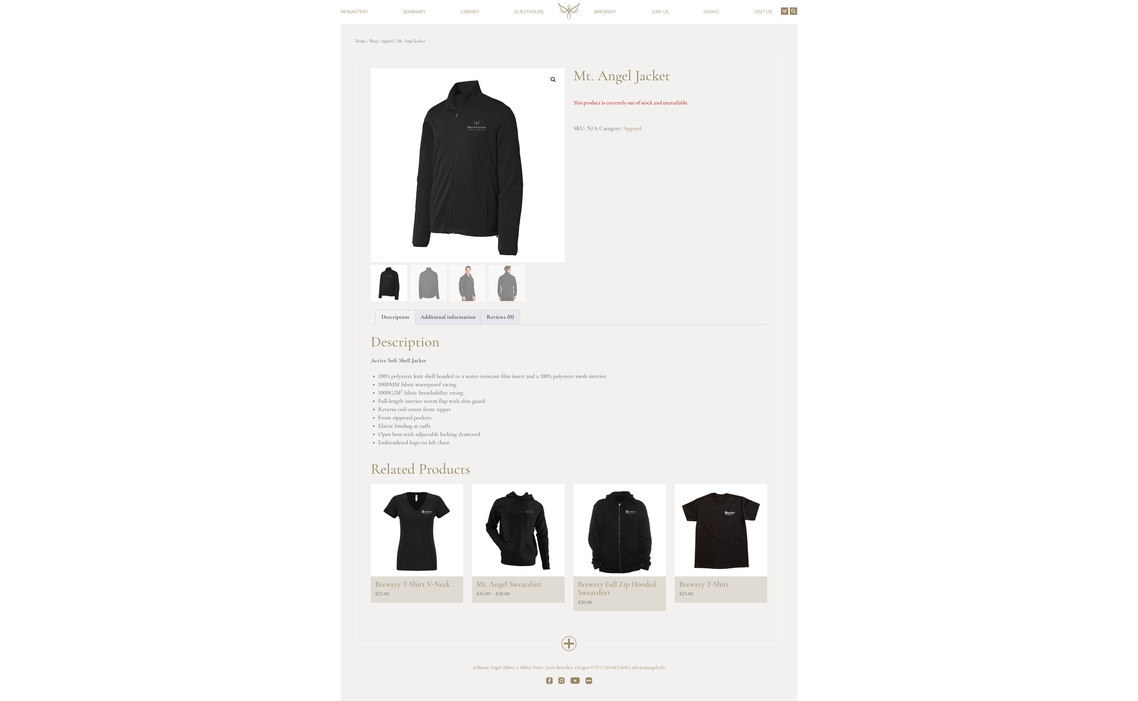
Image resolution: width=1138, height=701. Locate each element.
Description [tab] (395, 317)
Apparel (387, 41)
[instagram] (561, 681)
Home (361, 41)
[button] (553, 79)
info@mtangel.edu (648, 667)
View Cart (784, 11)
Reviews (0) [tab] (500, 317)
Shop (373, 41)
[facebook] (549, 681)
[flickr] (589, 681)
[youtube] (575, 681)
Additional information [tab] (448, 317)
